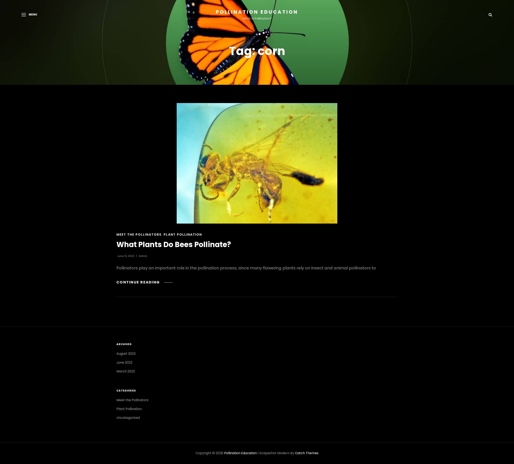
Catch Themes (306, 453)
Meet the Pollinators (139, 234)
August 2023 (126, 353)
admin (143, 256)
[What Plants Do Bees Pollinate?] (257, 163)
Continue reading (144, 282)
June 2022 (124, 362)
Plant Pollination (183, 234)
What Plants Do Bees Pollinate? (173, 244)
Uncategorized (128, 417)
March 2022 (125, 371)
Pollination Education (257, 12)
